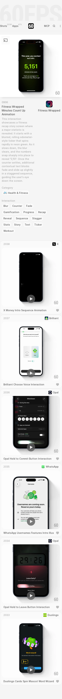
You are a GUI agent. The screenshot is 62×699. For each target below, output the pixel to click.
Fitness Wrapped (49, 110)
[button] (11, 89)
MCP (47, 25)
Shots (3, 25)
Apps (15, 25)
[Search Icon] (54, 26)
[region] (31, 66)
